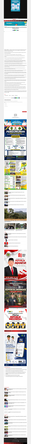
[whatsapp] (15, 30)
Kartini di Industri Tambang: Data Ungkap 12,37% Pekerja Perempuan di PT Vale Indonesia (17, 392)
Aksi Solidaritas (6, 95)
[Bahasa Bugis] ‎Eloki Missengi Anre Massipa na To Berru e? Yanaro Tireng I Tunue (17, 399)
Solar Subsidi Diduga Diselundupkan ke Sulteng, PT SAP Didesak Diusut (16, 204)
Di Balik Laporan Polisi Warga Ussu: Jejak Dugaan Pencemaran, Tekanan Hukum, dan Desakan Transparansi (17, 395)
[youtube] (18, 441)
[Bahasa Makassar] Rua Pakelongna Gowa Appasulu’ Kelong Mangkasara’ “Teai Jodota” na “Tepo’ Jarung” (17, 402)
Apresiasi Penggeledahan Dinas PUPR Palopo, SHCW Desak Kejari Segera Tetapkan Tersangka (16, 369)
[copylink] (17, 30)
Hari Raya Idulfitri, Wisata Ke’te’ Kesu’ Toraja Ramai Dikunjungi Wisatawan (21, 229)
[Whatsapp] (14, 441)
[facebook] (13, 30)
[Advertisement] (15, 382)
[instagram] (16, 441)
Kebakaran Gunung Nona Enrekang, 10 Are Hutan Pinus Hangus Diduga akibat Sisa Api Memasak (15, 373)
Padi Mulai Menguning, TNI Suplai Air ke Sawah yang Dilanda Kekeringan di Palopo (17, 419)
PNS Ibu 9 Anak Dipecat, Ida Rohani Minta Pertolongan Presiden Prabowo (14, 368)
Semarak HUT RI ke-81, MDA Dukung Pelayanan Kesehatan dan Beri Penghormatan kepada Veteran (17, 432)
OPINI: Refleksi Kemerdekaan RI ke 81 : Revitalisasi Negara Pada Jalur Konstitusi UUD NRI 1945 (17, 233)
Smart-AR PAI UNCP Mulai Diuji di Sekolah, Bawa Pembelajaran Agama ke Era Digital (16, 195)
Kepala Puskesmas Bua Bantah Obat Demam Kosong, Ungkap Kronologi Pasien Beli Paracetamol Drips (17, 422)
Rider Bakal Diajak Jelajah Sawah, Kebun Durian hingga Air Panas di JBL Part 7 (14, 376)
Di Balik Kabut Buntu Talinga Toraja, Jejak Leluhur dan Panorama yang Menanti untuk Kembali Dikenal (15, 221)
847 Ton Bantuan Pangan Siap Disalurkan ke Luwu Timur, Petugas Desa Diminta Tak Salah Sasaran (17, 435)
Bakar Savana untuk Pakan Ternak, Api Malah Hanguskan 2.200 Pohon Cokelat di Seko (17, 201)
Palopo (10, 95)
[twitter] (14, 30)
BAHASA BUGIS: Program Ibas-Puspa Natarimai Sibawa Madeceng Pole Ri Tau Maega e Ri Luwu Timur (16, 406)
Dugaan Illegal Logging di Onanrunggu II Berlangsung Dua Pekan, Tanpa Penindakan (16, 192)
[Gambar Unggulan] (15, 40)
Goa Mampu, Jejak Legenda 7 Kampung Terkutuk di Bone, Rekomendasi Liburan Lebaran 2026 (9, 229)
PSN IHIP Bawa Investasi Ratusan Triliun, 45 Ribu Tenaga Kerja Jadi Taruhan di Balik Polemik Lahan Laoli (17, 389)
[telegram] (16, 30)
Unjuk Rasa (13, 95)
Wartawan (16, 95)
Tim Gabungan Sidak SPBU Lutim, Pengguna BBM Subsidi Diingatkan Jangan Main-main (17, 198)
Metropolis (5, 26)
